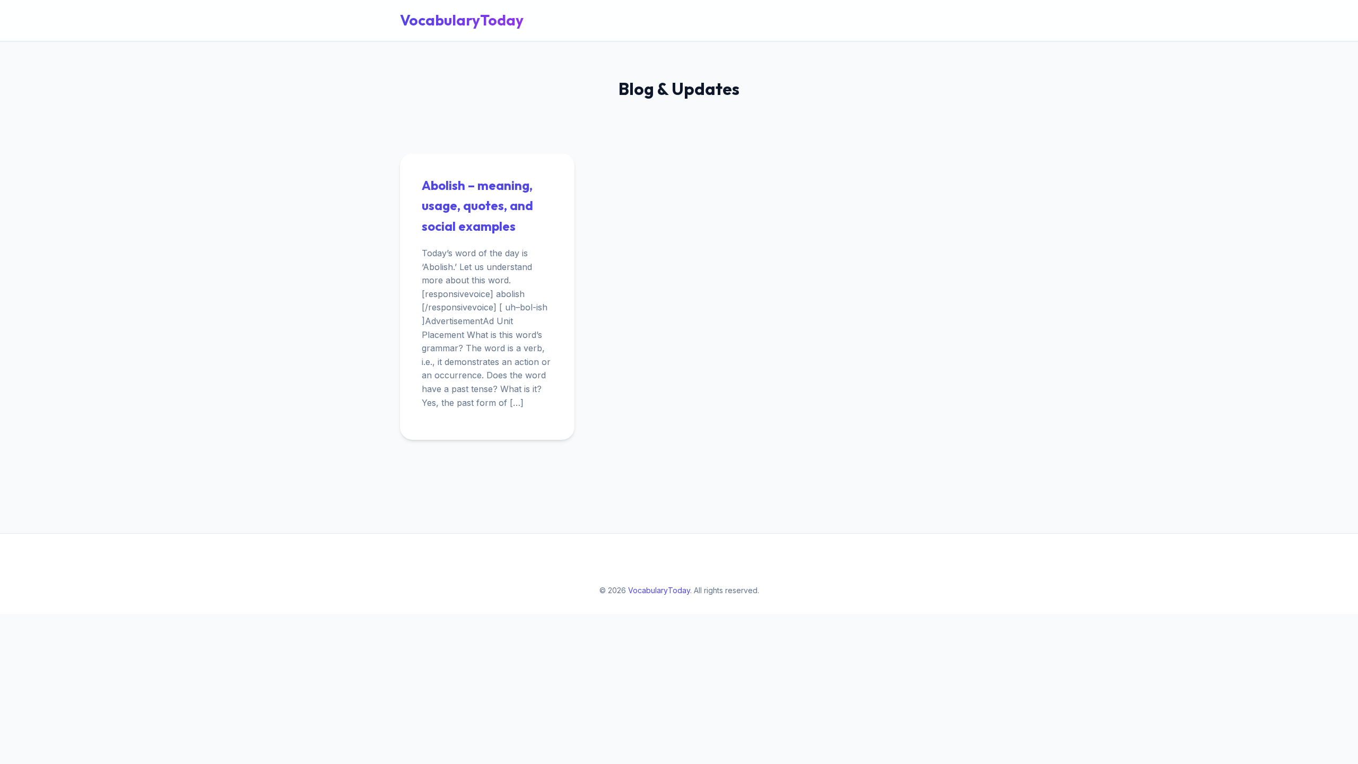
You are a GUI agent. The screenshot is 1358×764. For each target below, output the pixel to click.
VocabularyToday (462, 20)
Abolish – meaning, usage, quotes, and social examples (477, 205)
